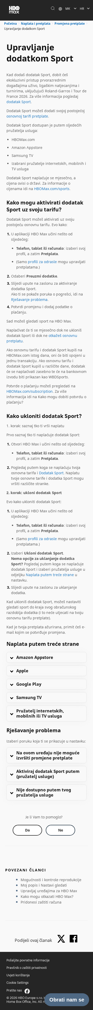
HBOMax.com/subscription (29, 391)
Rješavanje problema (29, 299)
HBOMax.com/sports (51, 188)
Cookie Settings (17, 982)
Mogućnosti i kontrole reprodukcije (51, 879)
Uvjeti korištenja (18, 975)
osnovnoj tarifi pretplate (27, 116)
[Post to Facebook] (73, 938)
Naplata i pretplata (35, 23)
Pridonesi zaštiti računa (41, 902)
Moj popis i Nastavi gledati (44, 885)
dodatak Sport (18, 101)
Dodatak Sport (51, 472)
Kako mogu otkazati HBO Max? (47, 896)
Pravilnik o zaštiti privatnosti (26, 968)
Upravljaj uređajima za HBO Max (49, 890)
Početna (10, 23)
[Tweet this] (62, 939)
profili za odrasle (42, 261)
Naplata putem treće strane (50, 574)
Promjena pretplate (70, 23)
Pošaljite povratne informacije (28, 960)
